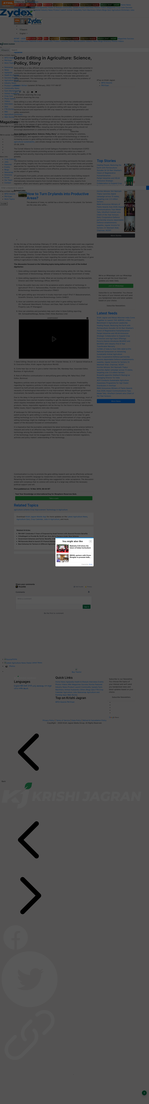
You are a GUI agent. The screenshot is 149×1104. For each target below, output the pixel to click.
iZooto (90, 564)
